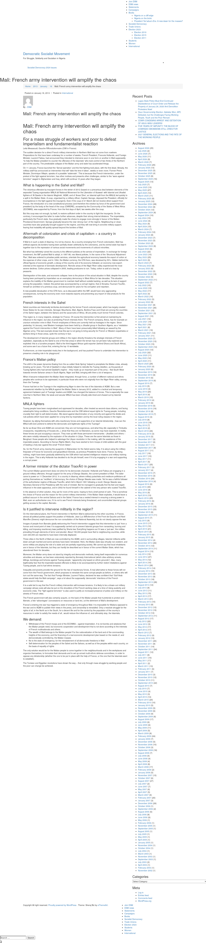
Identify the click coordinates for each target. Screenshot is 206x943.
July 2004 (142, 850)
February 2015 (144, 534)
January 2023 (144, 268)
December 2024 (145, 204)
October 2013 (144, 579)
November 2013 (145, 576)
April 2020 (142, 360)
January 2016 (144, 503)
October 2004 (144, 848)
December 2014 (145, 540)
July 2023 (142, 251)
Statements (134, 7)
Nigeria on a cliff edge (143, 15)
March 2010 (143, 699)
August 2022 (143, 282)
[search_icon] (166, 62)
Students (132, 40)
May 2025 (142, 190)
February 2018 (144, 433)
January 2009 (144, 738)
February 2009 (144, 736)
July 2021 (142, 318)
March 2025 (143, 195)
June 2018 (142, 422)
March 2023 (143, 262)
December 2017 (145, 439)
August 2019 (143, 383)
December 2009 (145, 708)
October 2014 (144, 545)
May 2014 (142, 559)
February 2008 (144, 769)
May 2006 (142, 820)
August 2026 (143, 148)
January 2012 (144, 638)
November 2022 (145, 274)
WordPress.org (144, 900)
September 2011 (145, 649)
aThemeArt (103, 905)
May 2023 (142, 257)
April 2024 (142, 226)
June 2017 (142, 456)
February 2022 (144, 299)
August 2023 (143, 248)
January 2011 (144, 671)
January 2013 (144, 604)
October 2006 (144, 806)
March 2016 (143, 498)
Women (132, 43)
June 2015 (142, 523)
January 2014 (144, 570)
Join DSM (133, 1)
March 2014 (143, 565)
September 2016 (145, 481)
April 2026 (142, 159)
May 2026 (142, 156)
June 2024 (142, 220)
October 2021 (144, 310)
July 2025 (142, 184)
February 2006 (144, 822)
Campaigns (134, 9)
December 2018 (145, 405)
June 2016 (142, 489)
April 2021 (142, 327)
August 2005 (143, 831)
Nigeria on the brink (143, 18)
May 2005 (142, 836)
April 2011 (142, 663)
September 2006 (145, 808)
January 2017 (144, 470)
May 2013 (142, 593)
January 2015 (144, 537)
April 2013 (142, 596)
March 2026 (143, 162)
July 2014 (142, 554)
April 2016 (142, 495)
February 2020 (144, 366)
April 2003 (142, 864)
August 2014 (143, 551)
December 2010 (145, 674)
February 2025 (144, 198)
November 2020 (145, 341)
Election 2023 (135, 29)
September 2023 (145, 246)
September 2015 (145, 514)
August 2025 (143, 181)
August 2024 (143, 215)
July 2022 (142, 285)
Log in (140, 892)
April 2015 (142, 528)
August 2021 (143, 316)
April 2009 (142, 730)
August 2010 (143, 685)
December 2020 (145, 338)
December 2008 (145, 741)
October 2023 (144, 243)
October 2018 (144, 411)
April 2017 (142, 461)
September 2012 (145, 615)
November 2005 (145, 825)
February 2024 (144, 232)
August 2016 (143, 484)
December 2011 (145, 640)
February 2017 (144, 467)
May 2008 (142, 761)
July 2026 (142, 150)
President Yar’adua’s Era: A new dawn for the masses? (158, 21)
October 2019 (144, 377)
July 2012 (142, 621)
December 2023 (145, 237)
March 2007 (143, 794)
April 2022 (142, 293)
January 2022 (144, 302)
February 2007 (144, 797)
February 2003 (144, 867)
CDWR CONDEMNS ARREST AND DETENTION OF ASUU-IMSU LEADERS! (159, 122)
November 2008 (145, 744)
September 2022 (145, 279)
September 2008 (145, 750)
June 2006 (142, 817)
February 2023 (144, 265)
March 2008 (143, 766)
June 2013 (142, 590)
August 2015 (143, 517)
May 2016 (142, 492)
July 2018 (142, 419)
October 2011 (144, 646)
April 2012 (142, 629)
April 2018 (142, 428)
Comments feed (145, 898)
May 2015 (142, 526)
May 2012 (142, 626)
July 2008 (142, 755)
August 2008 (143, 752)
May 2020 (142, 358)
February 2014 (144, 568)
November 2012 (145, 610)
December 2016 (145, 472)
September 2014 (145, 548)
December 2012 (145, 607)
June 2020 (142, 355)
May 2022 (142, 290)
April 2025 (142, 192)
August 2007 (143, 780)
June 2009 (142, 724)
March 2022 (143, 296)
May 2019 (142, 391)
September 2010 (145, 682)
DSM (29, 107)
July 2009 (142, 722)
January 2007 (144, 800)
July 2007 (142, 783)
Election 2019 (140, 32)
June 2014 (142, 556)
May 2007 (142, 789)
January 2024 (144, 234)
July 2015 (142, 520)
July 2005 (142, 834)
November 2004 (145, 845)
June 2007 (142, 786)
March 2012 (143, 632)
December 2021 (145, 304)
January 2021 (144, 335)
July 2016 (142, 486)
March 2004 (143, 853)
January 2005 (144, 842)
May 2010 (142, 694)
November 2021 (145, 307)
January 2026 (144, 167)
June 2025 (142, 187)
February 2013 (144, 601)
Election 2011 (140, 37)
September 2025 (145, 178)
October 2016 (144, 478)
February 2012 (144, 635)
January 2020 (144, 369)
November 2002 (145, 870)
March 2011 (143, 666)
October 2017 (144, 444)
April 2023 (142, 260)
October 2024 (144, 209)
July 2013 (142, 587)
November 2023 (145, 240)
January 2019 (144, 402)
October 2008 (144, 747)
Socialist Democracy (138, 23)
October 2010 (144, 680)
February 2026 (144, 164)
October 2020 (144, 344)
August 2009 (143, 719)
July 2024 (142, 218)
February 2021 (144, 332)
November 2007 (145, 775)
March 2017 (143, 464)
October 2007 (144, 778)
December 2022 (145, 271)
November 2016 (145, 475)
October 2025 (144, 176)
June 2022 (142, 288)
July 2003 (142, 862)
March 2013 (143, 598)
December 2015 (145, 506)
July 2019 (142, 386)
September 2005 (145, 828)
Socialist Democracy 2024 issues (42, 67)
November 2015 (145, 509)
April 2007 (142, 792)
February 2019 (144, 400)
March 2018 (143, 430)
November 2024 (145, 206)
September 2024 (145, 212)
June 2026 (142, 153)
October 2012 (144, 612)
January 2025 (144, 201)
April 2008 (142, 764)
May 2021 (142, 324)
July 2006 (142, 814)
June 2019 (142, 388)
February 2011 (144, 668)
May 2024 (142, 223)
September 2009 (145, 716)
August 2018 (143, 416)
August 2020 (143, 349)
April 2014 (142, 562)
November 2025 (145, 173)
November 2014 (145, 542)
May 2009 (142, 727)
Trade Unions (135, 26)
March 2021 (143, 330)
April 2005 (142, 839)
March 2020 (143, 363)
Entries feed (143, 895)
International (134, 46)
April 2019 (142, 394)
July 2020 (142, 352)
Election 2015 (140, 35)
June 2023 (142, 254)
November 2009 (145, 710)
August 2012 (143, 618)
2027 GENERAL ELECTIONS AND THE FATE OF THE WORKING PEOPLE (160, 136)
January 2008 (144, 772)
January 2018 (144, 436)
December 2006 (145, 803)
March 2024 (143, 229)
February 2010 (144, 702)
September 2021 (145, 313)
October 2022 (144, 276)
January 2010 (144, 705)
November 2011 (145, 643)
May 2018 (142, 425)
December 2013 (145, 573)
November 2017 (145, 442)
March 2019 (143, 397)
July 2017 (142, 453)
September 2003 (145, 859)
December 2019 (145, 372)
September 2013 (145, 582)
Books (131, 12)
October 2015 (144, 512)
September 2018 (145, 414)
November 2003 (145, 856)
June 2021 (142, 321)
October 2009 (144, 713)
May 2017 (142, 458)
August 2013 (143, 584)
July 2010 (142, 688)
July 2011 (142, 654)
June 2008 (142, 758)
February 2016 (144, 500)
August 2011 (143, 652)
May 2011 (142, 660)
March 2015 (143, 531)
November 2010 (145, 677)
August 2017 (143, 450)
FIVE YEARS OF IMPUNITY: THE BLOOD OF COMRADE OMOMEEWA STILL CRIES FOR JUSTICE (158, 129)
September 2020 (145, 346)
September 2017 (145, 447)
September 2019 (145, 380)
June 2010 (142, 691)
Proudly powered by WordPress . (62, 905)
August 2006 (143, 811)
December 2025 (145, 170)
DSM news (133, 4)
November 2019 (145, 374)
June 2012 (142, 624)
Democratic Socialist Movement (46, 53)
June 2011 (142, 657)
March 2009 (143, 733)
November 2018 (145, 408)
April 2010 (142, 696)
